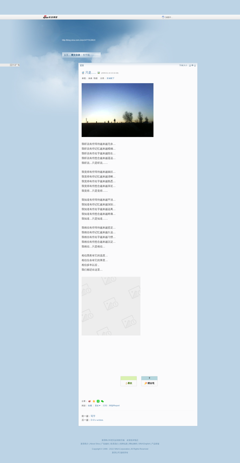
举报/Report (114, 405)
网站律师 (133, 444)
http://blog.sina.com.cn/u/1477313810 (78, 40)
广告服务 (105, 444)
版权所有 (124, 452)
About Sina (95, 444)
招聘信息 (124, 444)
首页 (66, 55)
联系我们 (114, 444)
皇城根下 (110, 78)
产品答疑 (155, 444)
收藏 (90, 405)
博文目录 (75, 55)
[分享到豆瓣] (98, 401)
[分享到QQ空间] (94, 401)
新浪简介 (84, 444)
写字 (93, 416)
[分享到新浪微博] (89, 401)
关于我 (86, 55)
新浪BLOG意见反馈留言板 (113, 440)
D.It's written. (97, 420)
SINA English (144, 444)
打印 (105, 405)
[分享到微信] (102, 401)
